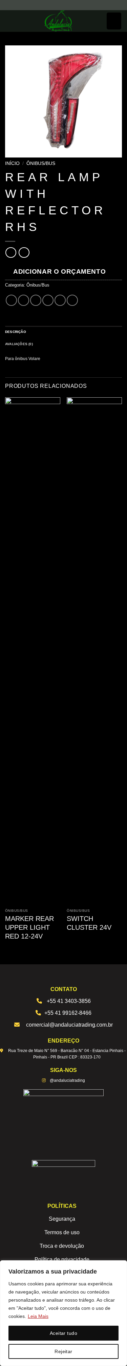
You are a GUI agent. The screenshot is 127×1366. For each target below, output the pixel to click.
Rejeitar (63, 1351)
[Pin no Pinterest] (60, 300)
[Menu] (114, 21)
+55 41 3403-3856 (69, 1001)
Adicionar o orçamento (59, 271)
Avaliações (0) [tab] (19, 344)
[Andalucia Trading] (58, 21)
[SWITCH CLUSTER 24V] (94, 651)
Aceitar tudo (63, 1333)
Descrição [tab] (15, 332)
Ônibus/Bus (40, 163)
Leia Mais (38, 1316)
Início (12, 163)
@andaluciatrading (67, 1080)
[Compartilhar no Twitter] (35, 300)
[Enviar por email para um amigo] (48, 300)
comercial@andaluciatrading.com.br (69, 1025)
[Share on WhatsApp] (11, 300)
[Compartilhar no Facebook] (23, 300)
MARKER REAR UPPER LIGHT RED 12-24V (29, 927)
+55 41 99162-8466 (67, 1013)
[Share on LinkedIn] (72, 300)
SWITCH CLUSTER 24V (89, 923)
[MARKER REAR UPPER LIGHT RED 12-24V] (32, 651)
